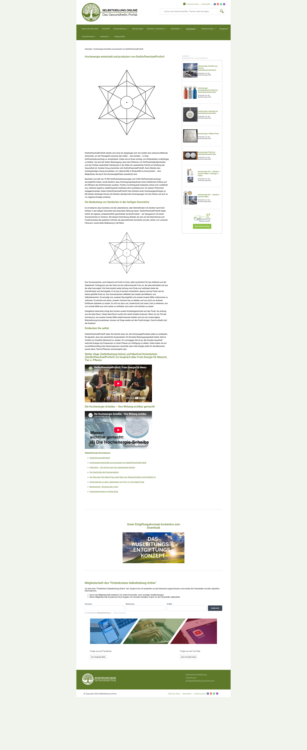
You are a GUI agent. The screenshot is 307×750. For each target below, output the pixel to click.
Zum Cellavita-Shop (202, 226)
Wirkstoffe (106, 29)
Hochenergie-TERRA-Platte (208, 134)
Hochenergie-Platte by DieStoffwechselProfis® (207, 153)
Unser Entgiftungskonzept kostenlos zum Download (153, 526)
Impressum (191, 677)
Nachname (130, 604)
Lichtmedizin (175, 29)
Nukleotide (104, 37)
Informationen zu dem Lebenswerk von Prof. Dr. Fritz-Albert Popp (117, 482)
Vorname (88, 604)
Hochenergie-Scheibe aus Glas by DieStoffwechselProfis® (208, 68)
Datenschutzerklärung (196, 674)
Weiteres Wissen (207, 29)
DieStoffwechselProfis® (100, 458)
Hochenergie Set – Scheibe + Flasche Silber (209, 196)
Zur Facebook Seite (98, 657)
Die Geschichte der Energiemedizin (104, 472)
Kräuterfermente (88, 37)
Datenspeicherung (103, 613)
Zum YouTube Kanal (188, 657)
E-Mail (169, 604)
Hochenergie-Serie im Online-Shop (104, 492)
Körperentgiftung (119, 29)
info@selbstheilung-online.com (200, 681)
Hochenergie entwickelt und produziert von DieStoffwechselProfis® (118, 463)
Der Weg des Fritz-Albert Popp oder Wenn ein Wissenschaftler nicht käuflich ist (123, 477)
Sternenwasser (137, 29)
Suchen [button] (220, 11)
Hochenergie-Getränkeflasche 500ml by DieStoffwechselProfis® (208, 90)
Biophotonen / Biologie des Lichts (104, 487)
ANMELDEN (215, 608)
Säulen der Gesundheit (90, 29)
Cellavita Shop (193, 4)
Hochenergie (190, 29)
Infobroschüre (200, 694)
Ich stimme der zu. (106, 613)
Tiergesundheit (119, 37)
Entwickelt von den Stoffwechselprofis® (204, 74)
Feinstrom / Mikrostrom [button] (156, 29)
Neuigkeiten (223, 29)
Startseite (88, 49)
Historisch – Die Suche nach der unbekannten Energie (112, 467)
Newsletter (206, 4)
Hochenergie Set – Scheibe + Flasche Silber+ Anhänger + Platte (209, 174)
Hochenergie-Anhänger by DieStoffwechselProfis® (208, 112)
